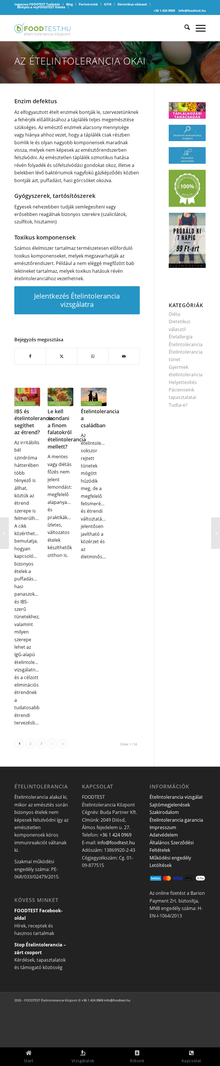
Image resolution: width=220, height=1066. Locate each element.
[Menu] (198, 28)
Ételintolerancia (186, 344)
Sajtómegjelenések (170, 805)
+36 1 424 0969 (164, 10)
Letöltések (161, 865)
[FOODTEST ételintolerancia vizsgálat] (42, 28)
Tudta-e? (178, 405)
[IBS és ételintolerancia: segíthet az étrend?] (27, 397)
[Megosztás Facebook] (30, 356)
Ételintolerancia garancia (176, 820)
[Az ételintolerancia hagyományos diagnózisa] (4, 533)
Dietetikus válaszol (132, 4)
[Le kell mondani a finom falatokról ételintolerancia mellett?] (60, 397)
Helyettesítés (183, 382)
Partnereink (88, 4)
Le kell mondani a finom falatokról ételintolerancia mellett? (67, 429)
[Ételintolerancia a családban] (94, 397)
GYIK (107, 4)
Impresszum (163, 827)
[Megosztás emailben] (124, 356)
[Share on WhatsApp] (92, 356)
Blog (69, 4)
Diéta (174, 314)
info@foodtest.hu (192, 10)
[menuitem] (69, 4)
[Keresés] (184, 28)
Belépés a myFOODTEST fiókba (41, 7)
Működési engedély (170, 858)
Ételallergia (180, 337)
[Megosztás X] (61, 356)
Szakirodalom (164, 812)
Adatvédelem (164, 835)
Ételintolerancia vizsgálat (176, 797)
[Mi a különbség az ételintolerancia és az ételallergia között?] (215, 533)
